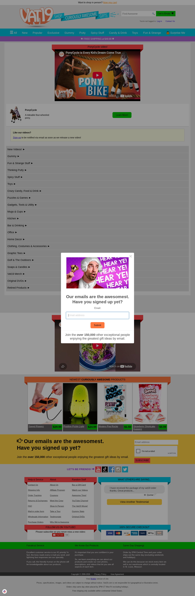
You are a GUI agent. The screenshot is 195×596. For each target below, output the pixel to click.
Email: (97, 308)
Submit (97, 325)
